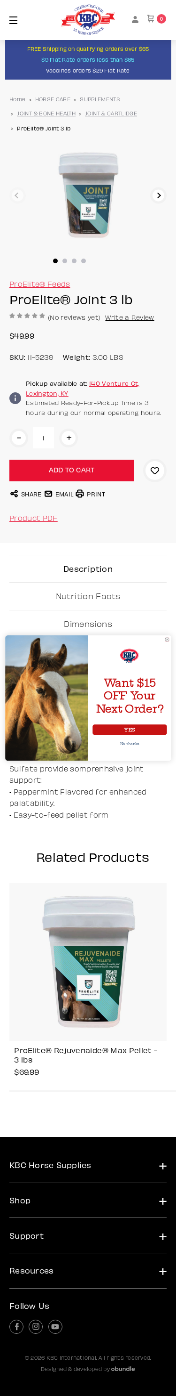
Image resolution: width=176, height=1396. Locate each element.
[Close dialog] (167, 639)
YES (129, 729)
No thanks (129, 743)
